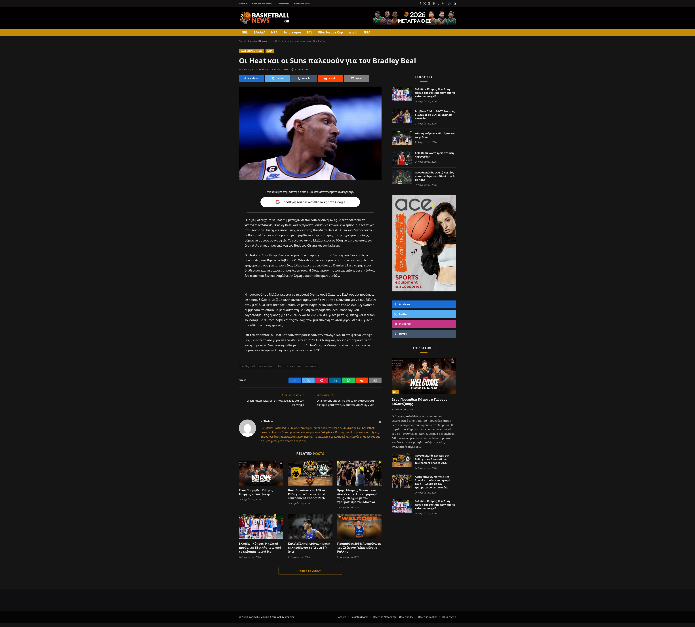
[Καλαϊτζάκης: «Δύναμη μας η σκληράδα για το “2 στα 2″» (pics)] (310, 526)
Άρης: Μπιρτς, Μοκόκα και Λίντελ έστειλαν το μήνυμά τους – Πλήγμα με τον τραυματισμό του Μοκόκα (357, 496)
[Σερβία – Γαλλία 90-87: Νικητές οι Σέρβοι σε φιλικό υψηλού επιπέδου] (402, 116)
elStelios (267, 421)
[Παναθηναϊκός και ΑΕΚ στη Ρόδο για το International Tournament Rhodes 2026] (310, 473)
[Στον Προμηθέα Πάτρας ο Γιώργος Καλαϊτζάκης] (261, 473)
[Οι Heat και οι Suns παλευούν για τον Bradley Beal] (310, 133)
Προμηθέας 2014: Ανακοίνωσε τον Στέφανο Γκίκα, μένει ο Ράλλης (359, 548)
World (353, 32)
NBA (274, 32)
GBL (245, 32)
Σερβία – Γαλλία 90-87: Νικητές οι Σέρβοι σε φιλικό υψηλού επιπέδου (435, 114)
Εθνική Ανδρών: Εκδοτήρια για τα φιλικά (435, 135)
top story (310, 366)
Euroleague (292, 32)
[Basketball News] (264, 18)
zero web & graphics (283, 616)
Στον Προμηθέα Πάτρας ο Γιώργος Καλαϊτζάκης (257, 492)
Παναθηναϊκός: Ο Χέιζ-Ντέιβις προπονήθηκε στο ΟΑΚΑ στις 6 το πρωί (434, 176)
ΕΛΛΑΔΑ (259, 32)
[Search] (454, 3)
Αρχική (243, 3)
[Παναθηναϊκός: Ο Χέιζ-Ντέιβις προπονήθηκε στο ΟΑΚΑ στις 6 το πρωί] (402, 177)
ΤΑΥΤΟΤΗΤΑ (283, 3)
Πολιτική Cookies (427, 616)
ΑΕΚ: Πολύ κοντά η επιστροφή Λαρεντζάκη (434, 154)
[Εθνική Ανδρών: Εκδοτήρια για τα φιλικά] (402, 138)
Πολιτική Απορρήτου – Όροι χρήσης (393, 616)
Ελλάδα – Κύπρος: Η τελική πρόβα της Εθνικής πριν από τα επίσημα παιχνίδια (260, 548)
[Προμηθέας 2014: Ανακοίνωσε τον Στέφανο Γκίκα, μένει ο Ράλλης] (359, 526)
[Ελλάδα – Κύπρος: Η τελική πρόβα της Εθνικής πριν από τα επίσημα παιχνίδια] (261, 526)
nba (279, 366)
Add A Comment (310, 571)
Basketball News (262, 3)
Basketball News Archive (260, 41)
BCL (309, 32)
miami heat (265, 366)
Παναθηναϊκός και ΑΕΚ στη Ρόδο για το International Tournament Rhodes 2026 (307, 494)
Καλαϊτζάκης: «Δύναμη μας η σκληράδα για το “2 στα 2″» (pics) (309, 548)
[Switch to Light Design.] (449, 3)
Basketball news (251, 50)
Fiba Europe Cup (330, 32)
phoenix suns (293, 366)
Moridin (264, 616)
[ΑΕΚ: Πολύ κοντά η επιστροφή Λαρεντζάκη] (402, 158)
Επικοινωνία (302, 3)
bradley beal (248, 366)
